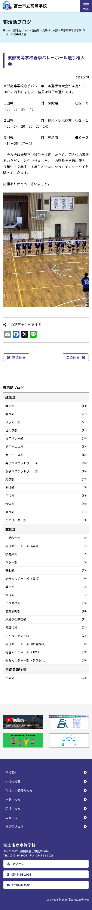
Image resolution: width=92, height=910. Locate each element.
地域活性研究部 (46, 619)
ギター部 (46, 562)
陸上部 (46, 406)
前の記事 (19, 357)
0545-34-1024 (21, 874)
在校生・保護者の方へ (20, 790)
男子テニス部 (46, 446)
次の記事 (73, 357)
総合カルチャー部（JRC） (46, 652)
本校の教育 (12, 781)
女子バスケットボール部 (46, 471)
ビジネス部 (46, 603)
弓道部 (46, 495)
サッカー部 (46, 422)
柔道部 (46, 479)
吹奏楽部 (46, 554)
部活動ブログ (14, 826)
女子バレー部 (46, 438)
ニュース (11, 817)
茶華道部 (46, 627)
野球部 (46, 414)
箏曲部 (46, 570)
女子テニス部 (46, 455)
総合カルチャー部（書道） (46, 578)
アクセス (18, 864)
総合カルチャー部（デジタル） (46, 660)
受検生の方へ (14, 808)
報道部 (46, 595)
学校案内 (11, 772)
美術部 (46, 587)
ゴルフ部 (46, 430)
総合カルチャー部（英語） (46, 546)
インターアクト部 (46, 636)
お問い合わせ (21, 885)
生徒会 (46, 678)
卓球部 (46, 512)
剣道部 (46, 487)
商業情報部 (46, 611)
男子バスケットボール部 (46, 463)
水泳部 (46, 504)
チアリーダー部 (46, 520)
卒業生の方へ (14, 799)
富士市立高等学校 (78, 899)
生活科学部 (46, 538)
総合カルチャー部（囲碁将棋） (46, 644)
